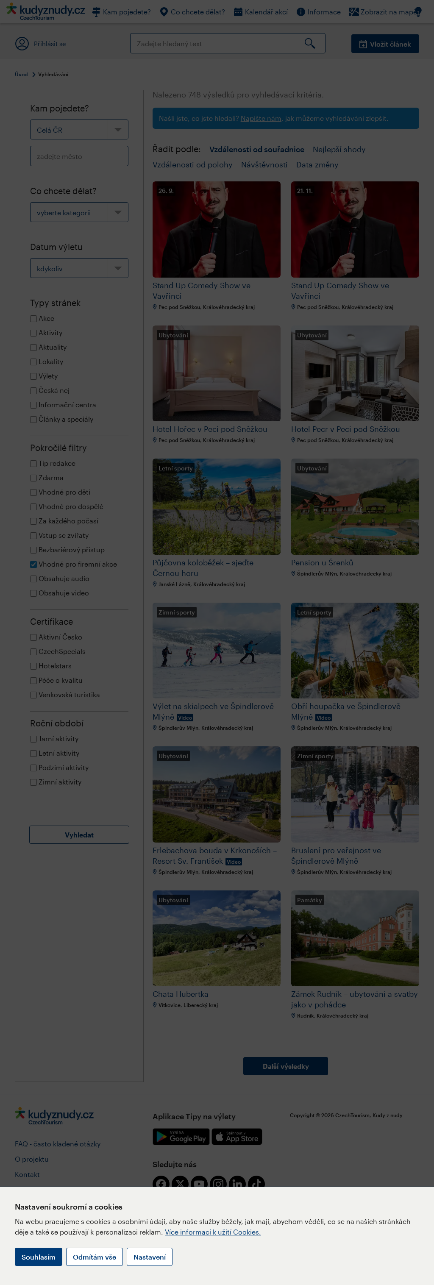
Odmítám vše (94, 1257)
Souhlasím (39, 1257)
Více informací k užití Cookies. (213, 1232)
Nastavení (150, 1257)
